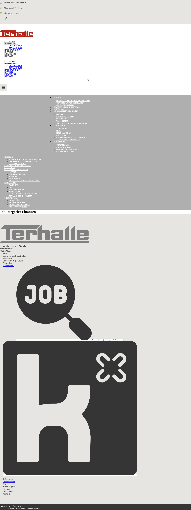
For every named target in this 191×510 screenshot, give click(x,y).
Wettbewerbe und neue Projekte (72, 123)
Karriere (8, 52)
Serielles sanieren (65, 105)
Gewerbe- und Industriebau (67, 107)
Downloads (10, 54)
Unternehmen (11, 43)
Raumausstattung (65, 151)
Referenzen (9, 41)
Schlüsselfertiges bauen (66, 111)
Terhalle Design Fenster (68, 139)
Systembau (59, 109)
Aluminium (61, 128)
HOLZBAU (8, 157)
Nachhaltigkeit (12, 50)
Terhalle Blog (15, 48)
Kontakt (8, 56)
